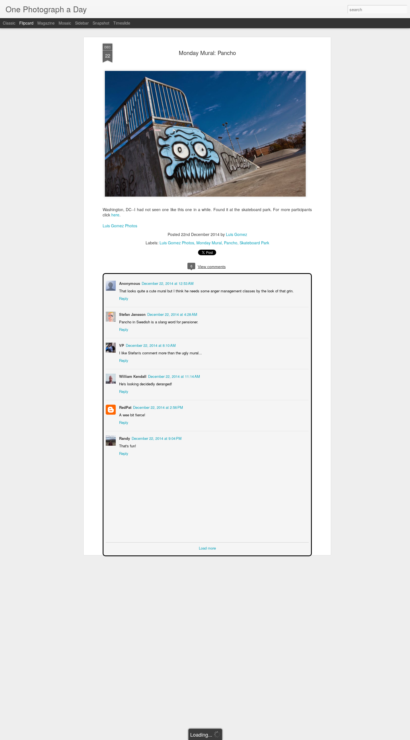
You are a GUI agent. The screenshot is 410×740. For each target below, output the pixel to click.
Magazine (46, 23)
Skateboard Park (254, 242)
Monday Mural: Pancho (207, 53)
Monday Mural (209, 242)
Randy (124, 437)
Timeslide (121, 23)
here (115, 215)
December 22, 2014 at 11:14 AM (173, 375)
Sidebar (82, 23)
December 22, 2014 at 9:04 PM (156, 437)
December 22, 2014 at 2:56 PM (157, 406)
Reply (123, 297)
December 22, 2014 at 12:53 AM (167, 282)
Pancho (230, 242)
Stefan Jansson (132, 313)
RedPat (125, 406)
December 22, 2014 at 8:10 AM (150, 344)
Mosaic (65, 23)
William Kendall (132, 375)
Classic (9, 23)
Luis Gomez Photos (120, 225)
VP (121, 344)
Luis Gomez (236, 234)
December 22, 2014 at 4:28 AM (172, 313)
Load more (207, 547)
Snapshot (101, 23)
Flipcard (26, 23)
